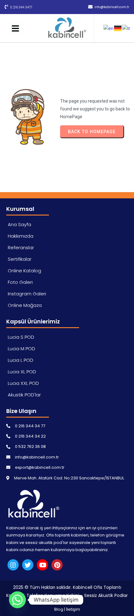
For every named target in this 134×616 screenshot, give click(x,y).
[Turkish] (126, 28)
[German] (118, 28)
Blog (58, 609)
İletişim (73, 609)
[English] (108, 28)
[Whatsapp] (17, 599)
